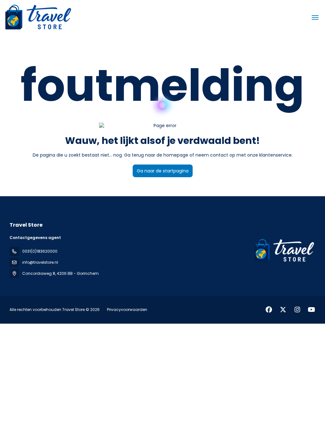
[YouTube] (311, 309)
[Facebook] (269, 309)
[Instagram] (297, 309)
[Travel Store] (283, 251)
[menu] (315, 17)
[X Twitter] (283, 309)
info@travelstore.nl (40, 262)
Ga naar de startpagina (163, 171)
